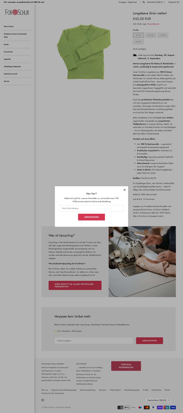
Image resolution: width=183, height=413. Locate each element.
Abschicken (91, 217)
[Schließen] (124, 190)
